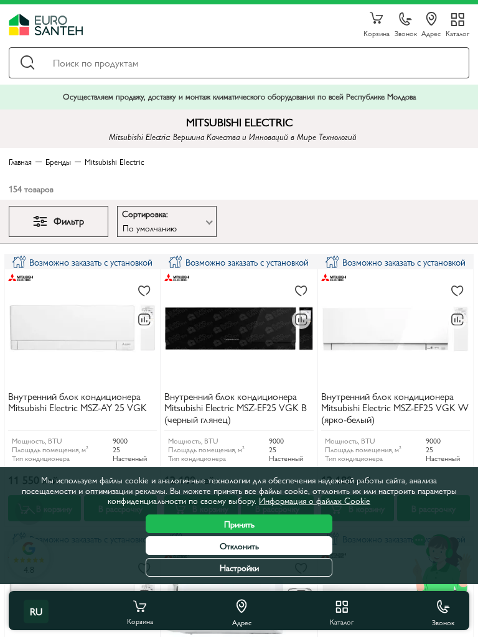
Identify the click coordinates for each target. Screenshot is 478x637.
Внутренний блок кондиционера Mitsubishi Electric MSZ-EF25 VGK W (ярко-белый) (395, 408)
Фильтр (69, 220)
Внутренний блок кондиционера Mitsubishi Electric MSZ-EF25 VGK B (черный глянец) (235, 408)
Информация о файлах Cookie (314, 500)
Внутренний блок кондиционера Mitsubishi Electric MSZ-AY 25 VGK (77, 402)
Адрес (431, 32)
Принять (239, 524)
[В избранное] (144, 291)
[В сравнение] (144, 319)
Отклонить (239, 545)
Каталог (457, 32)
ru (36, 611)
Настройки (239, 567)
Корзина (376, 32)
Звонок (406, 32)
